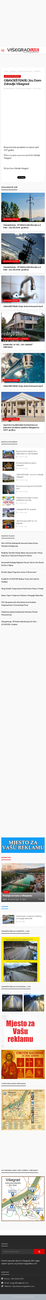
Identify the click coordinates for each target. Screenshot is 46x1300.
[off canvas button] (2, 50)
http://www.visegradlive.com (23, 1286)
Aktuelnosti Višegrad (12, 76)
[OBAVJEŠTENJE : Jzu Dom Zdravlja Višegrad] (8, 477)
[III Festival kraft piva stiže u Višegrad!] (8, 466)
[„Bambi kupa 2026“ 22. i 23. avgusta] (8, 524)
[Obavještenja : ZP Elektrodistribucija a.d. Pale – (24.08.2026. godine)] (23, 248)
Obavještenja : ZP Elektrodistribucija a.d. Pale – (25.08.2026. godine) (22, 226)
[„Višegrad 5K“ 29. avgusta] (8, 512)
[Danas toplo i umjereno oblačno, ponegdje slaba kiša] (8, 919)
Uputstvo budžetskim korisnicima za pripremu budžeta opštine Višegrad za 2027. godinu (21, 427)
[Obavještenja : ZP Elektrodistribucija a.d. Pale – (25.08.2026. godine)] (23, 207)
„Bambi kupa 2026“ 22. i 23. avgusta (26, 522)
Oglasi (6, 892)
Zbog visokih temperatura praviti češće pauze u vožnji (22, 589)
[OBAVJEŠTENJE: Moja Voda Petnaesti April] (23, 289)
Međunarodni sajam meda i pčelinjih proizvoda (27, 499)
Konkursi (24, 339)
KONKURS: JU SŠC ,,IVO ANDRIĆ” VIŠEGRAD (18, 345)
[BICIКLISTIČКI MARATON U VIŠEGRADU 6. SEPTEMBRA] (8, 454)
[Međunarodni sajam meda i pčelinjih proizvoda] (8, 501)
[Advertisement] (23, 23)
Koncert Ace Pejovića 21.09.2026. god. (29, 487)
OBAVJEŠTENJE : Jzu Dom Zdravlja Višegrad (29, 475)
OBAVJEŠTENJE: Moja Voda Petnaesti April (23, 306)
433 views (37, 88)
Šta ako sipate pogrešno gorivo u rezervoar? (18, 572)
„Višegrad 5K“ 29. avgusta (26, 509)
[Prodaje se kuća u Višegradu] (23, 882)
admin (5, 899)
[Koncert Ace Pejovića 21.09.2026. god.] (8, 489)
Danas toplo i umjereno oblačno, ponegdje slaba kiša (22, 595)
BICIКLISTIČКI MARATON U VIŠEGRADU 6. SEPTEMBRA (27, 452)
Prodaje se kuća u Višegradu (17, 895)
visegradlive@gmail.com (19, 1283)
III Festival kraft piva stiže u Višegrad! (26, 464)
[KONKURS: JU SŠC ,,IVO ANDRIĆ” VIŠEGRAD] (23, 326)
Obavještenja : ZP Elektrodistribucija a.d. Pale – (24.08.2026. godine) (22, 268)
